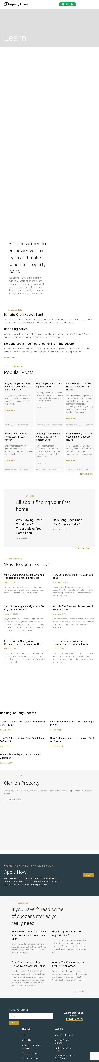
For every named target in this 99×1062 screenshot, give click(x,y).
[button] (86, 4)
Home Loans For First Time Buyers (65, 1057)
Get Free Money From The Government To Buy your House (79, 436)
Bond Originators (15, 329)
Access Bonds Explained (62, 1041)
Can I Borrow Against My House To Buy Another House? (78, 386)
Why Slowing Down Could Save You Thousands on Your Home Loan (18, 386)
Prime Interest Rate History (31, 1046)
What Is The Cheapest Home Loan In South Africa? (16, 436)
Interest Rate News (64, 1035)
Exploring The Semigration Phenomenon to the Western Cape (48, 436)
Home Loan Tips (30, 1053)
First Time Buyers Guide (63, 1049)
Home (25, 1035)
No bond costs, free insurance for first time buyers (39, 343)
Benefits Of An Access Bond (23, 314)
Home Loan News (31, 1058)
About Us (26, 1040)
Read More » (10, 410)
